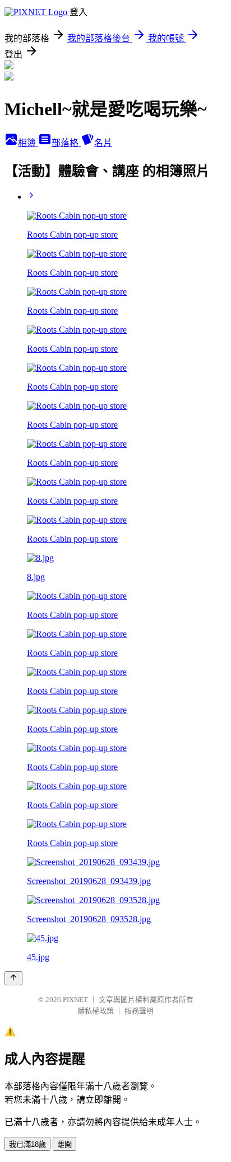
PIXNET (75, 999)
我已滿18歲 (27, 1144)
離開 (64, 1144)
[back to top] (13, 978)
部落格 (66, 143)
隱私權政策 (95, 1011)
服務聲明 (139, 1011)
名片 (103, 143)
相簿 (28, 143)
